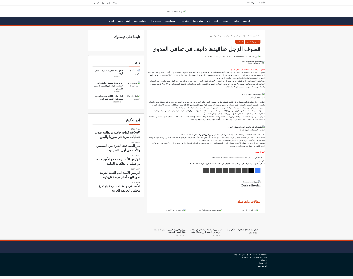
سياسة (236, 21)
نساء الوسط (198, 21)
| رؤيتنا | (115, 3)
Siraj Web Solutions (259, 257)
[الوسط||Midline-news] (176, 11)
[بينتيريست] (232, 170)
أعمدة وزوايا (156, 21)
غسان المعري (211, 163)
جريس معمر (239, 163)
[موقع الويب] (259, 189)
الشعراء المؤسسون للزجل (255, 163)
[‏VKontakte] (219, 170)
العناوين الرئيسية (252, 42)
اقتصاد (225, 21)
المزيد (111, 21)
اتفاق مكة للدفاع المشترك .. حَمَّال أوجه (242, 230)
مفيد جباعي (190, 163)
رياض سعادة (221, 163)
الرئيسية (246, 21)
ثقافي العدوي (235, 72)
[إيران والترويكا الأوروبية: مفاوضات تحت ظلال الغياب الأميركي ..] (169, 218)
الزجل (173, 72)
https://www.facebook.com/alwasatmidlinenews (229, 158)
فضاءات (248, 36)
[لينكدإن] (245, 170)
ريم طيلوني (217, 75)
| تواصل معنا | (95, 3)
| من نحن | (106, 3)
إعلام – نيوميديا (124, 21)
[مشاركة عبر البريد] (212, 170)
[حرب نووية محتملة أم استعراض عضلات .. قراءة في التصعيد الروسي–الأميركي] (206, 218)
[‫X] (251, 170)
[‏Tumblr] (238, 170)
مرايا (209, 21)
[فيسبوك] (257, 170)
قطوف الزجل (200, 163)
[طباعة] (206, 170)
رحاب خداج (230, 163)
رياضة (216, 21)
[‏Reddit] (225, 170)
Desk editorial (239, 57)
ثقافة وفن (185, 21)
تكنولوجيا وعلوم (139, 21)
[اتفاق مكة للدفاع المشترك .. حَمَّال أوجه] (242, 218)
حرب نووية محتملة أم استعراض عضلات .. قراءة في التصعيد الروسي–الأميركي (108, 86)
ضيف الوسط (170, 21)
